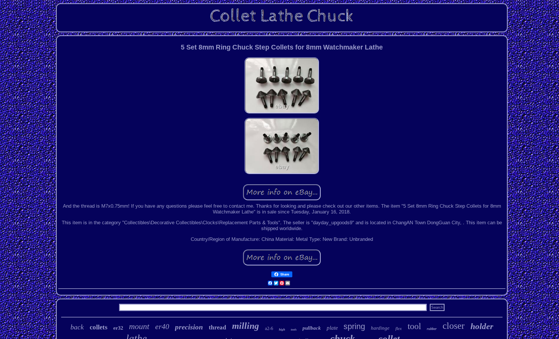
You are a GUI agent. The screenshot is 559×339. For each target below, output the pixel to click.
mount (139, 326)
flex (398, 328)
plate (332, 328)
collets (98, 327)
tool (414, 326)
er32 (118, 328)
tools (294, 329)
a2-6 (269, 328)
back (77, 327)
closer (454, 325)
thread (217, 327)
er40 (162, 326)
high (282, 329)
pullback (312, 328)
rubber (432, 329)
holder (481, 326)
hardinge (380, 328)
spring (354, 326)
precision (189, 327)
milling (245, 326)
